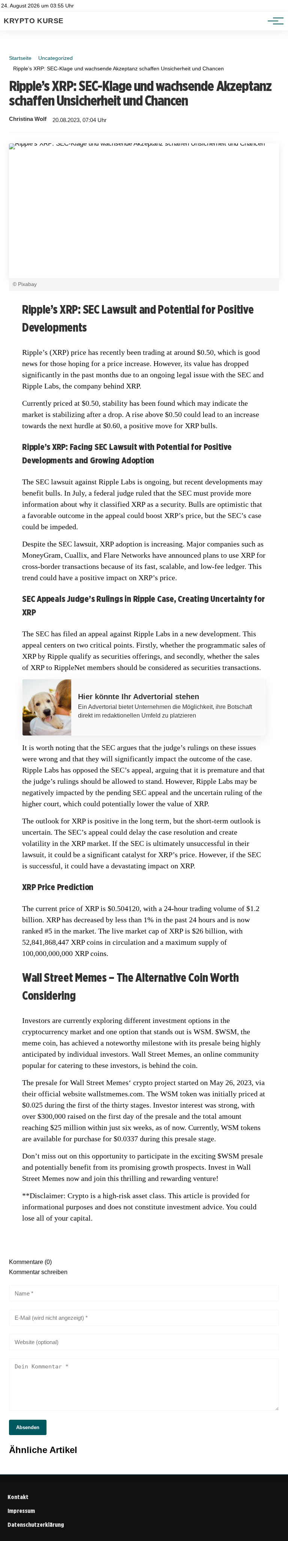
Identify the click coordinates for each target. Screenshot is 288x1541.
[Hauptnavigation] (273, 21)
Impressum (21, 1510)
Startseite (20, 58)
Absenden (27, 1427)
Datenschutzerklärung (36, 1524)
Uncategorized (55, 58)
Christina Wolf (27, 119)
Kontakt (18, 1497)
